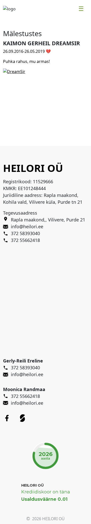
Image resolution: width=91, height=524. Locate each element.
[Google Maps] (7, 219)
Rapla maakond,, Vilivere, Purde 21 (48, 220)
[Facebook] (7, 418)
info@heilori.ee (27, 374)
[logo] (9, 8)
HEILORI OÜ (32, 485)
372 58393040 (25, 367)
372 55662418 (25, 396)
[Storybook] (22, 418)
